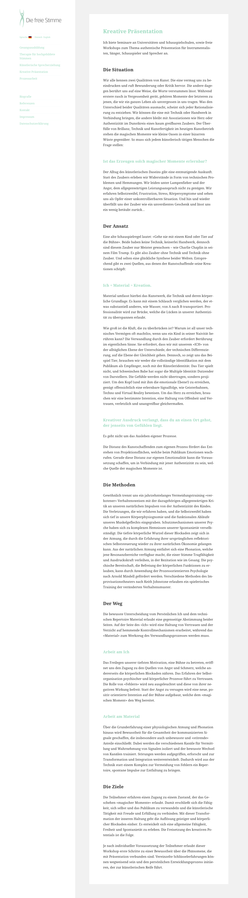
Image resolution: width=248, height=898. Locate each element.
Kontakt (25, 110)
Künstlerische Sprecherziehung (40, 65)
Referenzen (27, 103)
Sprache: (24, 37)
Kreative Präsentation (34, 72)
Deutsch (38, 37)
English (46, 37)
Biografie (25, 96)
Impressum (27, 117)
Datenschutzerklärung (34, 123)
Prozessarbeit (28, 78)
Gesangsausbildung (32, 47)
